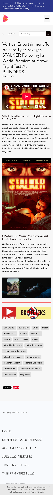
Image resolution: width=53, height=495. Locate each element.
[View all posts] (3, 34)
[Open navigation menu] (47, 18)
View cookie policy (37, 492)
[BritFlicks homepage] (22, 18)
